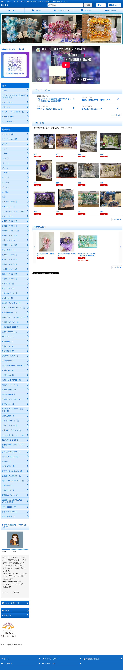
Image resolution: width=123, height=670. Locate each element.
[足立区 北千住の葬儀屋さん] (8, 630)
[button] (4, 29)
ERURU (4, 5)
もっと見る (115, 115)
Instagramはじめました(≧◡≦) (12, 49)
